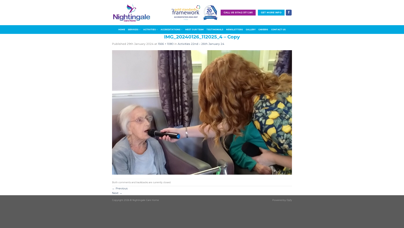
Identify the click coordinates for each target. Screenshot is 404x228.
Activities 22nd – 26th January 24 (201, 43)
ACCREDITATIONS (170, 29)
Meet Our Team (194, 29)
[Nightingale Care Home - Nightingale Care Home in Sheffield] (131, 13)
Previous (120, 188)
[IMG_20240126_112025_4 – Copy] (202, 112)
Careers (263, 29)
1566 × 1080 (166, 43)
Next (117, 193)
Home (121, 29)
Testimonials (214, 29)
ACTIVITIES (149, 29)
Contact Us (278, 29)
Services (133, 29)
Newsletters (234, 29)
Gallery (250, 29)
